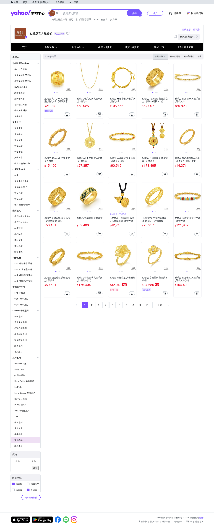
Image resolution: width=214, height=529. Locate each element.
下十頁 (158, 305)
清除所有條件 (31, 497)
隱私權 (189, 521)
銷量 (200, 56)
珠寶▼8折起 (132, 47)
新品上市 (159, 47)
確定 (35, 468)
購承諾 (196, 29)
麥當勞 (113, 19)
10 (147, 305)
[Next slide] (69, 77)
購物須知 (166, 521)
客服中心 (143, 521)
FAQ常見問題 (186, 47)
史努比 (104, 19)
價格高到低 (189, 56)
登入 (155, 13)
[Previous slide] (45, 77)
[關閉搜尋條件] (57, 13)
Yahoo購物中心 (27, 13)
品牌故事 (186, 29)
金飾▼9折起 (105, 47)
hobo (96, 19)
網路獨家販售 (187, 36)
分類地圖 (199, 521)
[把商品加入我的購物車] (67, 114)
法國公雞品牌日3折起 (62, 19)
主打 (24, 47)
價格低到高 (175, 56)
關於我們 (154, 521)
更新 (201, 517)
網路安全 (178, 521)
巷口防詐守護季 (83, 19)
